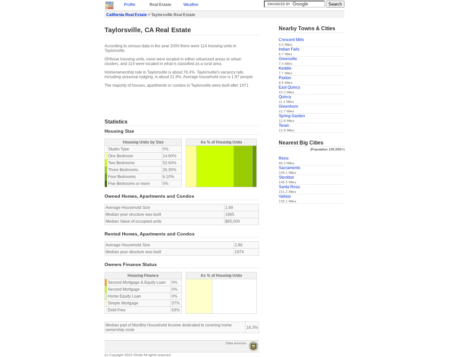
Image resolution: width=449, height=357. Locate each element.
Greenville (288, 58)
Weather (191, 4)
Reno (284, 158)
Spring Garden (292, 116)
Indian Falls (289, 49)
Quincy (285, 97)
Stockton (286, 177)
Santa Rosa (289, 187)
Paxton (285, 78)
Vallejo (285, 196)
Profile (129, 4)
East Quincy (289, 87)
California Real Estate (126, 14)
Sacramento (289, 168)
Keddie (285, 68)
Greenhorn (288, 106)
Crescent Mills (291, 39)
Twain (284, 125)
